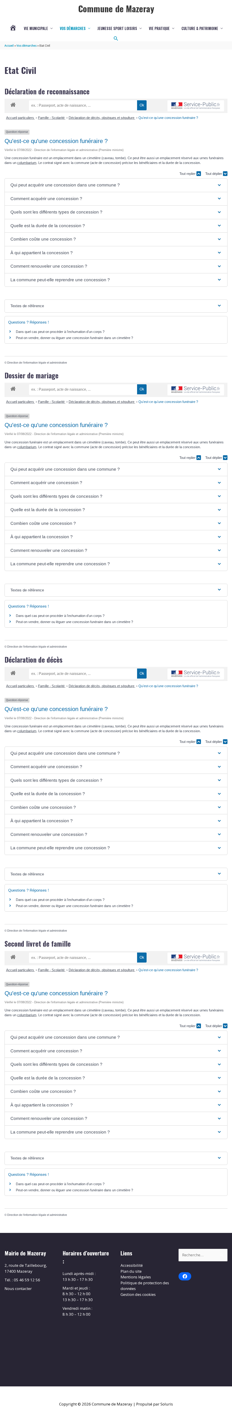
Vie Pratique (159, 28)
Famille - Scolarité (51, 118)
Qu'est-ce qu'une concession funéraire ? (168, 118)
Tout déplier (214, 174)
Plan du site (131, 1271)
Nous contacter (18, 1288)
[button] (116, 39)
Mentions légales (136, 1277)
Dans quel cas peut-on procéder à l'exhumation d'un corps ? (60, 332)
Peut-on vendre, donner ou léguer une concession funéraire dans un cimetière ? (74, 338)
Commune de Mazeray (116, 8)
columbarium (26, 163)
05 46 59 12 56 (27, 1279)
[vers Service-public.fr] (195, 105)
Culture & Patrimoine (199, 28)
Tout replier (187, 174)
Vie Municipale (36, 28)
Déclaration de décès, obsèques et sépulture (102, 118)
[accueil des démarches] (13, 104)
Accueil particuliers (20, 118)
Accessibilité (132, 1265)
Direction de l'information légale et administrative (37, 362)
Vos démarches (73, 28)
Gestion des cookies (138, 1294)
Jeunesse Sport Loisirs (117, 28)
